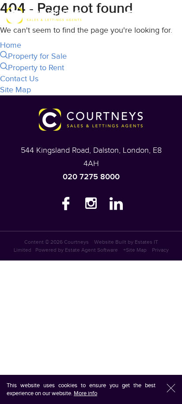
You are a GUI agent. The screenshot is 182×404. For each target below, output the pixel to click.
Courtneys (76, 242)
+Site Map (135, 250)
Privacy (160, 250)
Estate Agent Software (91, 250)
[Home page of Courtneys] (44, 15)
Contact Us (19, 78)
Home (10, 45)
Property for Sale (37, 56)
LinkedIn (116, 206)
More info (85, 393)
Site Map (15, 89)
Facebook (66, 206)
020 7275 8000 (91, 176)
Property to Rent (36, 67)
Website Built (110, 242)
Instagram (91, 206)
